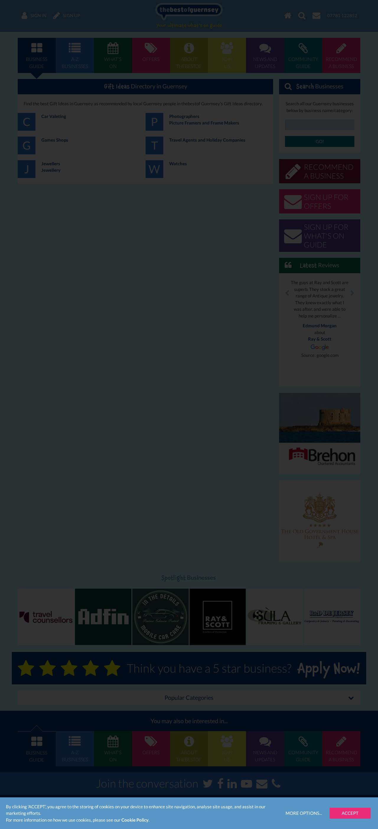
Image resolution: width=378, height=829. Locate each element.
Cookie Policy (135, 819)
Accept (350, 813)
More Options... (304, 813)
